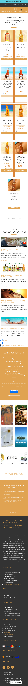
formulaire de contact (8, 509)
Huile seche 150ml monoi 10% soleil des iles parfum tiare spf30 (20, 85)
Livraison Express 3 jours (9, 576)
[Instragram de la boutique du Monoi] (4, 667)
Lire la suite (4, 260)
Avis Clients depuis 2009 (9, 674)
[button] (8, 395)
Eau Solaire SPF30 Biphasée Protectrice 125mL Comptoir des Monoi (7, 122)
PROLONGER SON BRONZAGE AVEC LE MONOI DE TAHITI (13, 301)
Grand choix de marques (9, 596)
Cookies (8, 682)
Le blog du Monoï (7, 672)
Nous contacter (7, 632)
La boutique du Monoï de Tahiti (13, 5)
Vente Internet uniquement (9, 634)
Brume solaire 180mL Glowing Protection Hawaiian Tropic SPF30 (21, 159)
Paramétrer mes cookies (16, 682)
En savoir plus (7, 51)
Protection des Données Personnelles (12, 613)
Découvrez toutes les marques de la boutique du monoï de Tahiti (14, 473)
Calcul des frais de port (9, 582)
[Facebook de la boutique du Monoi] (8, 667)
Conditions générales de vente (10, 609)
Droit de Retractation (8, 574)
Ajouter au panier (7, 58)
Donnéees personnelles (20, 680)
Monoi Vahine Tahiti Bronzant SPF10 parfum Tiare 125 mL (7, 47)
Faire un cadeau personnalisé (10, 594)
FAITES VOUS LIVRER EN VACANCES (13, 329)
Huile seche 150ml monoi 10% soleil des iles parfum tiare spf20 (7, 85)
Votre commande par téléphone (10, 580)
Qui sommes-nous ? (8, 607)
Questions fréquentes (8, 636)
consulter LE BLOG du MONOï (15, 345)
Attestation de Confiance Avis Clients (12, 615)
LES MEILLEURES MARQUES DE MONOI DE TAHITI (11, 275)
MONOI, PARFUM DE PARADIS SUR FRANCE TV (12, 250)
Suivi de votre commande (9, 578)
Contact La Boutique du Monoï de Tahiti (12, 584)
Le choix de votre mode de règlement (12, 572)
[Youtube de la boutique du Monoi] (12, 667)
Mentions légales (7, 611)
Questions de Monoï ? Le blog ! (10, 597)
